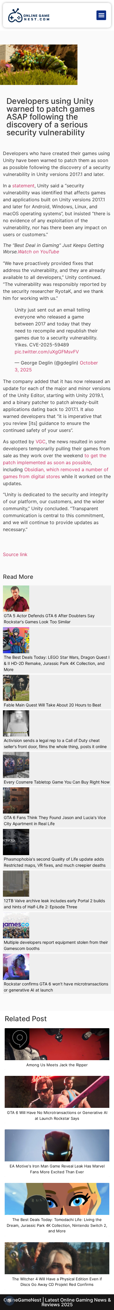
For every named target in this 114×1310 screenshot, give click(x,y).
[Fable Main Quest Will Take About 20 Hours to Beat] (16, 688)
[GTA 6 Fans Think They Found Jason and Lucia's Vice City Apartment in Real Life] (16, 800)
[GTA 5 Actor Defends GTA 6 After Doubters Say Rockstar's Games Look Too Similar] (16, 598)
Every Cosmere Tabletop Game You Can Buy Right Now (57, 781)
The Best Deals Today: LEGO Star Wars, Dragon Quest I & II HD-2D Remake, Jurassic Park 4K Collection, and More (57, 663)
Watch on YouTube (38, 251)
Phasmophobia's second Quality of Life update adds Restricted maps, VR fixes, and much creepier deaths (55, 862)
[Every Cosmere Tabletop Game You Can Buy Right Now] (16, 765)
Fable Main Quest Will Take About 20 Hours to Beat (52, 704)
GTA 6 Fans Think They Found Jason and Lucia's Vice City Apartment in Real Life (55, 820)
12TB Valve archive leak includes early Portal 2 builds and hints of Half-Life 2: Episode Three (54, 903)
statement (23, 185)
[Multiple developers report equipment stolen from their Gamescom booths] (16, 925)
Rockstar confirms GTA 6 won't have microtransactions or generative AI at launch (56, 986)
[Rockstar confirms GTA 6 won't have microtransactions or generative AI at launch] (16, 967)
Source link (15, 554)
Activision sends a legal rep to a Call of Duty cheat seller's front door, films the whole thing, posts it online (55, 743)
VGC (41, 441)
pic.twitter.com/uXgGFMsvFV (47, 352)
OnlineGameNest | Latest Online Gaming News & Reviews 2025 (57, 1302)
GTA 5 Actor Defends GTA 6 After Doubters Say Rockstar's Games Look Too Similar (49, 618)
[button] (101, 15)
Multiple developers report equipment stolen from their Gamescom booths (56, 945)
